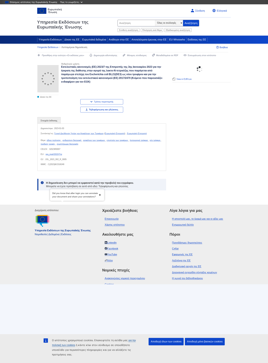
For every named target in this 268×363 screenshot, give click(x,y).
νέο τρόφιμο (155, 140)
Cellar (175, 248)
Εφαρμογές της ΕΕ (182, 254)
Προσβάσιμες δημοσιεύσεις (187, 242)
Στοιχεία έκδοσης (49, 120)
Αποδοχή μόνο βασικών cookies (205, 341)
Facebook (112, 248)
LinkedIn (112, 242)
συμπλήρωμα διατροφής (67, 144)
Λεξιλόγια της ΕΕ (181, 260)
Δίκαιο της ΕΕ (72, 39)
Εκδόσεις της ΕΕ (197, 39)
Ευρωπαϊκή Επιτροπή (115, 133)
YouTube (112, 254)
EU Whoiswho (177, 39)
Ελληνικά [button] (222, 10)
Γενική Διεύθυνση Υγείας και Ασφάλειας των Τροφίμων (79, 133)
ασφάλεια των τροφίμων (94, 140)
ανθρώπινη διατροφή (72, 140)
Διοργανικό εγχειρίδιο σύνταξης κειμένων (194, 272)
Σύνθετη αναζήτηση (128, 30)
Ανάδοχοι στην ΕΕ (119, 39)
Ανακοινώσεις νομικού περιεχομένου (125, 278)
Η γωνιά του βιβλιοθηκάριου (187, 278)
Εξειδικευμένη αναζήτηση (178, 30)
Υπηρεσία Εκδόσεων (50, 39)
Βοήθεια (224, 47)
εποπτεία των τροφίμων (118, 140)
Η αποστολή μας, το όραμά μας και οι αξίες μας (197, 219)
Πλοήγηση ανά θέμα (152, 30)
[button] (100, 194)
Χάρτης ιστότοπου (115, 224)
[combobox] (136, 23)
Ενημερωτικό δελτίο (183, 224)
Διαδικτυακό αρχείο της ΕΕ (186, 266)
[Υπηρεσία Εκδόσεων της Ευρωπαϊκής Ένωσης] (49, 10)
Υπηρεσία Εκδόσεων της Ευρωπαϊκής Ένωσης (63, 24)
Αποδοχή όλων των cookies (166, 341)
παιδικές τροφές (48, 144)
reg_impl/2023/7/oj (54, 154)
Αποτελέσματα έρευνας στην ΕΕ (149, 39)
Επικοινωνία (111, 219)
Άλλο (110, 260)
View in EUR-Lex (184, 79)
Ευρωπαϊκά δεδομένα (94, 39)
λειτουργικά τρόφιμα (139, 140)
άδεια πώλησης (54, 140)
